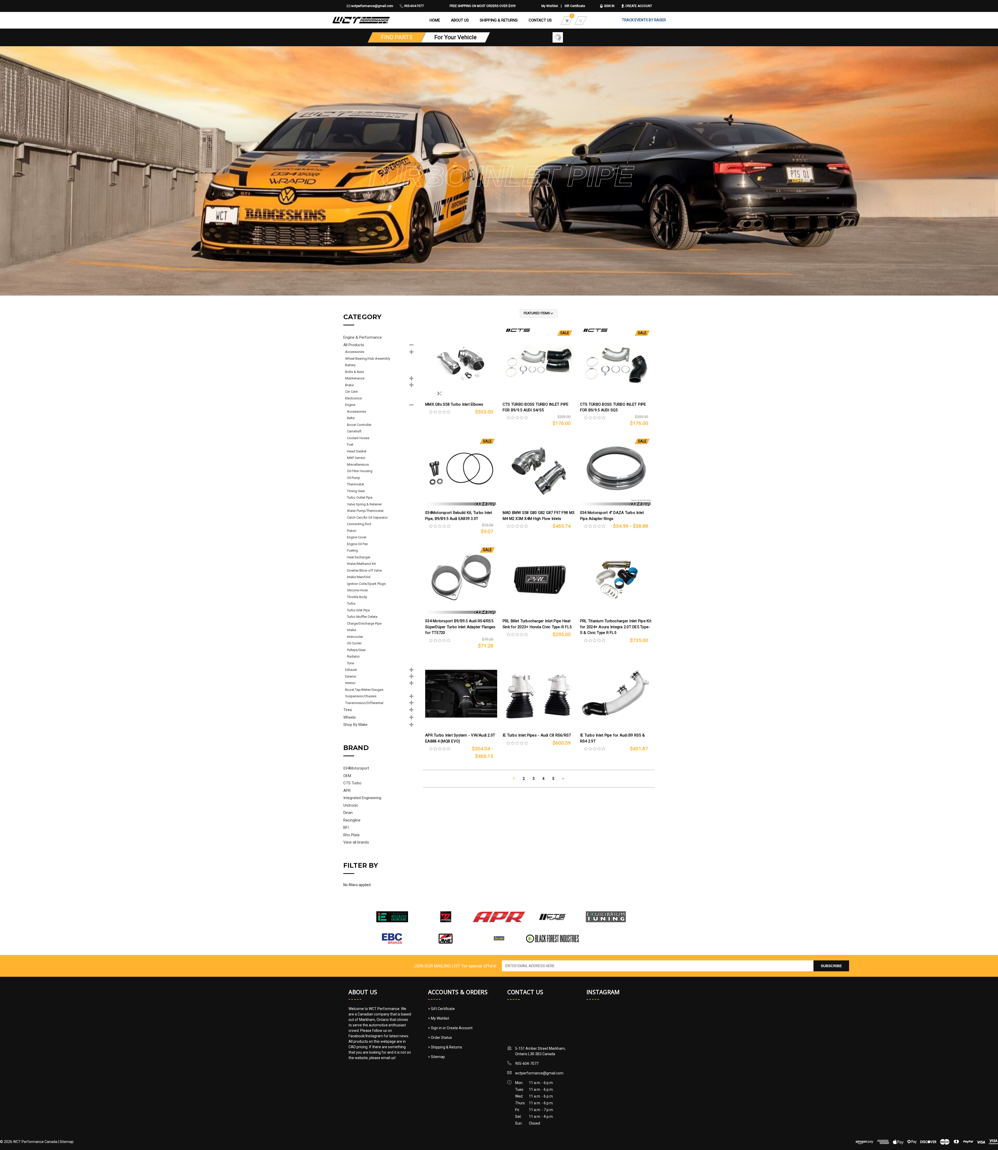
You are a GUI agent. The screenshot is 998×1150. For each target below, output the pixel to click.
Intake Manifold (358, 577)
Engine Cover (356, 537)
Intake (351, 630)
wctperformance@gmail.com (371, 6)
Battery (350, 365)
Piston (351, 531)
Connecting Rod (359, 524)
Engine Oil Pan (357, 544)
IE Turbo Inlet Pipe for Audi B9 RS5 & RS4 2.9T (612, 738)
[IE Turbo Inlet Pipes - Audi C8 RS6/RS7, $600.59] (539, 694)
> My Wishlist (438, 1018)
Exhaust (351, 670)
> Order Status (440, 1037)
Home (435, 20)
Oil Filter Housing (359, 471)
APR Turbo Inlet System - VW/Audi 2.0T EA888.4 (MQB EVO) (460, 738)
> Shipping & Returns (445, 1047)
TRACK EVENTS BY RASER (644, 20)
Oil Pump (353, 478)
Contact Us (540, 20)
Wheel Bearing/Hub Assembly (367, 358)
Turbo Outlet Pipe (359, 497)
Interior (350, 683)
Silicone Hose (357, 590)
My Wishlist (549, 6)
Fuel (350, 444)
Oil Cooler (354, 643)
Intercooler (355, 637)
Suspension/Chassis (360, 696)
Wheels (349, 717)
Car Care (351, 391)
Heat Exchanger (358, 557)
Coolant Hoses (358, 438)
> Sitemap (436, 1057)
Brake (349, 385)
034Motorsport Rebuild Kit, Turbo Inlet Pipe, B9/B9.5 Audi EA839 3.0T (458, 515)
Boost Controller (359, 425)
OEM (347, 775)
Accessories (354, 352)
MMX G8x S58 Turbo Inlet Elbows (454, 404)
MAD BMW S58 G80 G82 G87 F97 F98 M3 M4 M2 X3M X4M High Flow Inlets (539, 515)
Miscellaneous (358, 464)
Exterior (350, 676)
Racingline (351, 820)
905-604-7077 (413, 6)
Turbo (351, 603)
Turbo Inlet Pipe (358, 610)
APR (347, 790)
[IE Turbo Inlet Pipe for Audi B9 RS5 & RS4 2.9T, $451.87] (616, 694)
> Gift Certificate (441, 1009)
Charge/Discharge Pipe (364, 623)
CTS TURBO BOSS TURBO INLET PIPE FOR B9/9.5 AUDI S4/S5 (536, 407)
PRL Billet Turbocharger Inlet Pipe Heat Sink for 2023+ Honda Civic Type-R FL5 (537, 624)
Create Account (638, 6)
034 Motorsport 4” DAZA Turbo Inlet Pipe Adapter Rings (612, 515)
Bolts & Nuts (354, 372)
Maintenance (354, 378)
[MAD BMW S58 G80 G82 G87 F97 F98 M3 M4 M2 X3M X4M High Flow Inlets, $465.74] (539, 471)
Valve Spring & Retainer (364, 504)
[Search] (580, 20)
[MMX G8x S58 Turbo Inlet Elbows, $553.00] (461, 363)
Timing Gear (356, 491)
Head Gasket (356, 451)
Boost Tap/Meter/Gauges (364, 690)
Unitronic (350, 805)
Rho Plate (351, 835)
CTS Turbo (352, 783)
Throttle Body (357, 597)
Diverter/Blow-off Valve (364, 570)
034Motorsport (356, 768)
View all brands (356, 842)
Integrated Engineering (362, 797)
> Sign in (435, 1028)
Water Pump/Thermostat (365, 511)
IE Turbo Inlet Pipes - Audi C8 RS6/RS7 (537, 735)
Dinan (348, 812)
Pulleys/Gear (356, 650)
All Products (353, 345)
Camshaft (354, 431)
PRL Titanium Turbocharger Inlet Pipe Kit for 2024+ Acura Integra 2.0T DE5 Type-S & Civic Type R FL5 (615, 627)
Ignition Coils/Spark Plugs (366, 584)
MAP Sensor (356, 458)
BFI (346, 827)
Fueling (352, 550)
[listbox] (538, 313)
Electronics (353, 398)
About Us (460, 20)
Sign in (608, 6)
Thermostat (355, 484)
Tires (347, 709)
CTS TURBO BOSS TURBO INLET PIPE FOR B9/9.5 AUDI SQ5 (613, 407)
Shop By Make (355, 724)
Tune (350, 663)
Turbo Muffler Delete (362, 617)
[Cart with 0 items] (567, 20)
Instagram (603, 992)
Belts (350, 418)
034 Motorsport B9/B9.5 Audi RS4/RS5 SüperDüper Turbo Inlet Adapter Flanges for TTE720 (460, 627)
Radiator (353, 656)
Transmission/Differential (364, 703)
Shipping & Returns (499, 20)
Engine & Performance (362, 337)
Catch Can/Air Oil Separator (367, 517)
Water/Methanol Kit (361, 564)
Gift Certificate (574, 6)
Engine (350, 405)
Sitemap (67, 1142)
